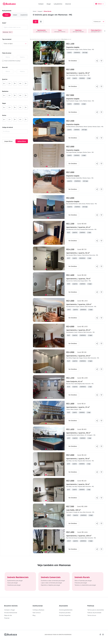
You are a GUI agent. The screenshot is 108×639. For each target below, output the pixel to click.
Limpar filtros (8, 141)
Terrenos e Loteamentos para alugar (85, 585)
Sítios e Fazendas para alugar (83, 580)
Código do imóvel (7, 127)
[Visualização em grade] (40, 21)
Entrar (100, 4)
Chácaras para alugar (81, 583)
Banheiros (5, 91)
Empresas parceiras (65, 612)
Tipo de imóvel (6, 39)
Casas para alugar (12, 583)
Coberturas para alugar (14, 585)
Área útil (5, 67)
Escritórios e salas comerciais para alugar (53, 580)
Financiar (6, 618)
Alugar (49, 4)
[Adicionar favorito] (101, 61)
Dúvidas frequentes (64, 615)
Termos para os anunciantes (95, 610)
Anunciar (68, 4)
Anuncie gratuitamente (65, 610)
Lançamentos (58, 4)
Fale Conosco (37, 612)
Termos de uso (91, 615)
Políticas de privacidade (94, 612)
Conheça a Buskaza (38, 610)
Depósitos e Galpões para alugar (50, 585)
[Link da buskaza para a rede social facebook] (100, 634)
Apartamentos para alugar (15, 580)
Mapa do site (8, 615)
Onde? (4, 23)
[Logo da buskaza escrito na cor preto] (10, 634)
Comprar (40, 4)
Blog (34, 615)
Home (34, 11)
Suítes (4, 115)
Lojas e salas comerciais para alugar (51, 583)
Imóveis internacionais (10, 612)
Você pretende (6, 10)
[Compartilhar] (97, 61)
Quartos (4, 79)
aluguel (40, 11)
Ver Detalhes (72, 60)
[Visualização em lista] (35, 21)
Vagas (4, 103)
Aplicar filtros (22, 141)
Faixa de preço (6, 53)
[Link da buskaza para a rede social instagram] (103, 634)
